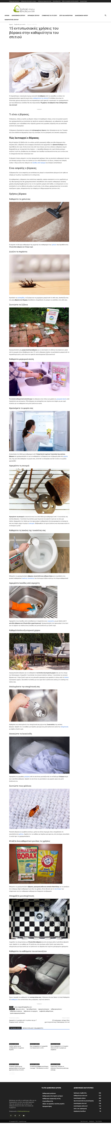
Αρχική (11, 24)
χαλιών (54, 244)
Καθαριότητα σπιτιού (12, 19)
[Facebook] (11, 1115)
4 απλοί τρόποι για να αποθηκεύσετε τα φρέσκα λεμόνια (16, 1048)
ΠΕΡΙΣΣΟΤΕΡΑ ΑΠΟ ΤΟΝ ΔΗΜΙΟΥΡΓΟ (33, 1028)
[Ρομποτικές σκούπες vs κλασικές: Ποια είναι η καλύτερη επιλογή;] (60, 1058)
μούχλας (27, 776)
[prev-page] (10, 1073)
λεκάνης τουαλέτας (28, 578)
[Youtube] (23, 1115)
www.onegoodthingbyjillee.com (23, 1007)
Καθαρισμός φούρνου (14, 1)
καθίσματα (14, 999)
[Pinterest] (19, 1115)
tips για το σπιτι (20, 1009)
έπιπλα (66, 677)
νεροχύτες (51, 621)
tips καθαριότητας (31, 1009)
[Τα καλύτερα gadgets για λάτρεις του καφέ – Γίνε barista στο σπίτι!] (39, 1058)
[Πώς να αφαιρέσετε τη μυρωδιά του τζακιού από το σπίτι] (39, 1038)
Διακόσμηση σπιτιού (18, 15)
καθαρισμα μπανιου (56, 1009)
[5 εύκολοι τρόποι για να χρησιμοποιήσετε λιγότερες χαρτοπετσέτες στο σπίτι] (18, 1058)
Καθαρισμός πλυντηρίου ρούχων (28, 1)
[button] (105, 15)
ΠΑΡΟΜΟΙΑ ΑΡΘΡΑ (15, 1028)
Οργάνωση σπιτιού (33, 15)
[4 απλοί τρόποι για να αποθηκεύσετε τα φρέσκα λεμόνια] (18, 1038)
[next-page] (13, 1073)
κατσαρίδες (21, 297)
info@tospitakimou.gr (23, 1111)
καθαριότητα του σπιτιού (40, 98)
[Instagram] (15, 1115)
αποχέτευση (64, 727)
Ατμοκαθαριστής (56, 1)
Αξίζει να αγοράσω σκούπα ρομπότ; (70, 1)
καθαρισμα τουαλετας (16, 1011)
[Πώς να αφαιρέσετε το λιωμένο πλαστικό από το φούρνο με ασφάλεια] (60, 1038)
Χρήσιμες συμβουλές (14, 1044)
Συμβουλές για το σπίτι (49, 15)
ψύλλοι (21, 834)
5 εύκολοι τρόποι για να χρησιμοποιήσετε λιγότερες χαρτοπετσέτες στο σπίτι (17, 1068)
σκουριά (31, 523)
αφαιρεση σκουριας (43, 1009)
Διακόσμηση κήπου (81, 15)
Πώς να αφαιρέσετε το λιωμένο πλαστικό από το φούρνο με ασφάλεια (59, 1048)
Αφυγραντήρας (83, 1)
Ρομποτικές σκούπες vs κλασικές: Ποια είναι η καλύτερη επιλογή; (59, 1068)
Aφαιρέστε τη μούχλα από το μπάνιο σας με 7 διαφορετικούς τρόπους (23, 1021)
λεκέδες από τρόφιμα (39, 163)
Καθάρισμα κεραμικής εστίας (44, 1)
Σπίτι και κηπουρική (66, 15)
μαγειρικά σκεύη (61, 399)
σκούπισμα (58, 889)
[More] (71, 47)
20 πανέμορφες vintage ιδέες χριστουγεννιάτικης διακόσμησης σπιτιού (57, 1021)
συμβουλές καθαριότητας (46, 1011)
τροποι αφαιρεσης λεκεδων (17, 1013)
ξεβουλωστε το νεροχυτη (30, 1011)
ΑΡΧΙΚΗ (7, 15)
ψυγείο (65, 456)
